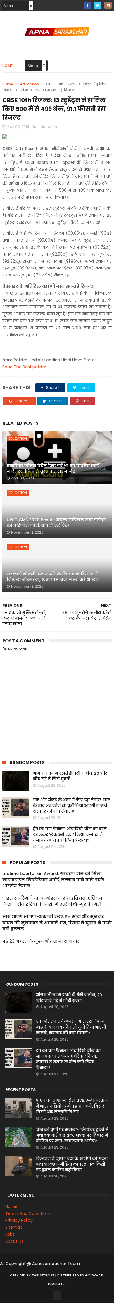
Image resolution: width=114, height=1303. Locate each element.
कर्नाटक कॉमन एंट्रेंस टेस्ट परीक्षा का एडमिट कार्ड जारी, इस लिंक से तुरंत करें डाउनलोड (53, 469)
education (29, 84)
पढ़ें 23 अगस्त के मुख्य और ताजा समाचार (41, 941)
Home (7, 65)
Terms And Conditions (28, 1213)
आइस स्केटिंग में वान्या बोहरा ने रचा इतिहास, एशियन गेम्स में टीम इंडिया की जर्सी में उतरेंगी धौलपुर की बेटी (52, 901)
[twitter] (97, 5)
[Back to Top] (57, 1295)
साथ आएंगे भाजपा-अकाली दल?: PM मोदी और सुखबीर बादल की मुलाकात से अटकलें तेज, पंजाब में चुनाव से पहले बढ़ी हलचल (57, 923)
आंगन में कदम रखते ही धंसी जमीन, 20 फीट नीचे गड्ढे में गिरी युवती (70, 776)
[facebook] (87, 5)
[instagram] (108, 5)
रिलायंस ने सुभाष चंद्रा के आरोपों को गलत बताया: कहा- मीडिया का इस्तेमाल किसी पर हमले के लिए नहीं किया (72, 1164)
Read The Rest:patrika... (25, 367)
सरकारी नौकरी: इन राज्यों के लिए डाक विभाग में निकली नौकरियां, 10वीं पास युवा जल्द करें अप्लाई (53, 577)
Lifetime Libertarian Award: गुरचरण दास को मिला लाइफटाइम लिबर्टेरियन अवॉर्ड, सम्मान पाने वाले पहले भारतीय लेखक (53, 880)
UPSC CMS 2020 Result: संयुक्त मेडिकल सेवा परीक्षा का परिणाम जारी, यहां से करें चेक (56, 523)
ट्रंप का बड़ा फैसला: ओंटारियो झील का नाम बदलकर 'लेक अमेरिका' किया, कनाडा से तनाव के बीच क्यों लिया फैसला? (70, 834)
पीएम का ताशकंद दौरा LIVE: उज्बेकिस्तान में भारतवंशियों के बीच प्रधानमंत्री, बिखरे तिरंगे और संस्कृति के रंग (72, 1106)
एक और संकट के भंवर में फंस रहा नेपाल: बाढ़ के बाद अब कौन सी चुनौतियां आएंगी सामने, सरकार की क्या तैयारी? (71, 805)
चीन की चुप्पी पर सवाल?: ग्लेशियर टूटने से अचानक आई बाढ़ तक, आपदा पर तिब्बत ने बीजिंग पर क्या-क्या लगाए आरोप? (72, 1135)
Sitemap (14, 1227)
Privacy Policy (19, 1220)
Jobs (10, 1234)
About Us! (15, 1241)
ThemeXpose (43, 1275)
